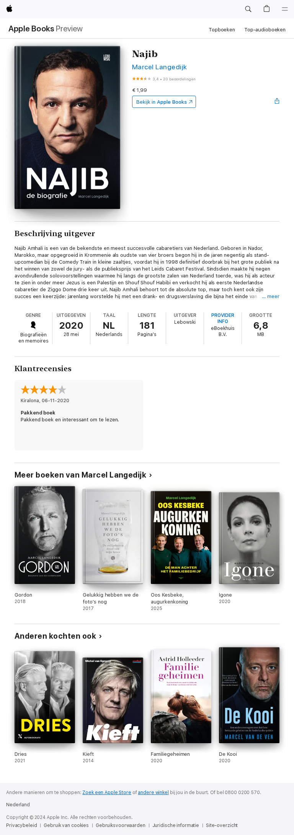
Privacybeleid (21, 825)
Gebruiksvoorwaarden (120, 825)
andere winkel (153, 792)
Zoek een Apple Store (106, 792)
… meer (270, 296)
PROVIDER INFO (222, 318)
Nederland (18, 804)
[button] (248, 9)
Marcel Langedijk (159, 67)
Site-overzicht (222, 825)
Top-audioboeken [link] (265, 30)
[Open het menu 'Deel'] (277, 101)
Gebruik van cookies (66, 825)
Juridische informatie (175, 825)
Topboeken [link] (222, 30)
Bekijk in (161, 102)
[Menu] (285, 9)
